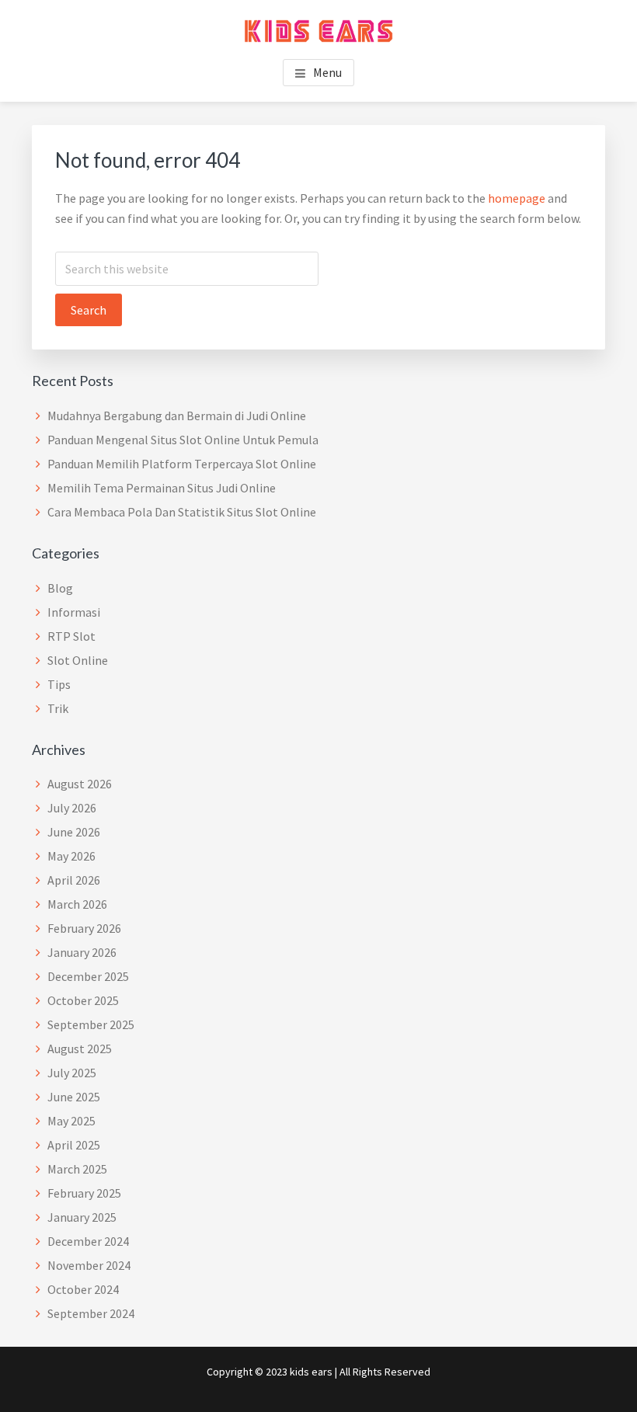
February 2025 (84, 1193)
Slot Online (77, 660)
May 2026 (71, 856)
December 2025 (88, 976)
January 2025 (82, 1217)
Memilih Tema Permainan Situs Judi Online (161, 488)
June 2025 (73, 1096)
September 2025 (90, 1024)
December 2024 (88, 1241)
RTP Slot (71, 636)
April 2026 (73, 880)
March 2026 (77, 904)
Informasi (73, 612)
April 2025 (73, 1145)
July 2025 (71, 1072)
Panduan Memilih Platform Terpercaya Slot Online (181, 463)
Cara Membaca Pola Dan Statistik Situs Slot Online (181, 512)
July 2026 (71, 808)
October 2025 (83, 1000)
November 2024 (89, 1265)
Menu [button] (327, 72)
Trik (57, 708)
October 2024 (83, 1289)
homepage (516, 198)
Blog (60, 588)
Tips (59, 684)
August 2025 (79, 1048)
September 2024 (90, 1313)
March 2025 (77, 1169)
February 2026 (84, 928)
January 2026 (82, 952)
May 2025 (71, 1121)
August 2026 (79, 783)
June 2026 (73, 832)
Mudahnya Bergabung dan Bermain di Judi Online (176, 415)
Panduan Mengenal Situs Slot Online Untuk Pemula (182, 439)
